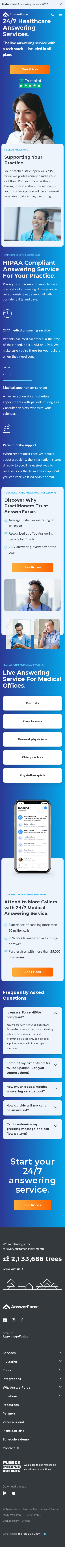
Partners (9, 1413)
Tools (7, 1370)
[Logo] (15, 14)
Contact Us (11, 1448)
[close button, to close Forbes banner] (60, 4)
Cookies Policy (11, 1521)
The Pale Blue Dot (28, 1534)
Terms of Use (30, 1509)
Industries (10, 1361)
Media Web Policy (13, 1515)
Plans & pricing (14, 1431)
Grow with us (11, 1269)
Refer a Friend (13, 1422)
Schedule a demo (16, 1439)
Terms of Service (49, 1509)
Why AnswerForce (17, 1387)
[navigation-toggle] (60, 14)
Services (9, 1353)
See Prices (30, 69)
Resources (11, 1405)
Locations (10, 1396)
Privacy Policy (33, 1515)
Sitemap (26, 1521)
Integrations (12, 1379)
